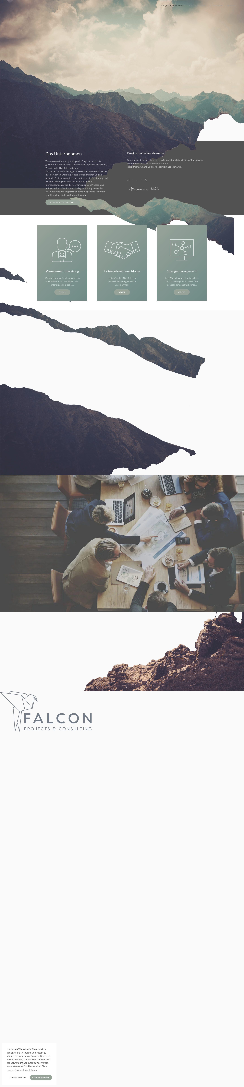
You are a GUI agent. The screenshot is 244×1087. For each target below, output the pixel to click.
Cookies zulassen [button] (40, 1077)
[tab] (128, 180)
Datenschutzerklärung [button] (26, 1070)
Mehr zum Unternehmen (63, 202)
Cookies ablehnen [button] (18, 1077)
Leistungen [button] (216, 5)
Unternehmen (197, 5)
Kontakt (231, 5)
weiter (62, 292)
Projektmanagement (173, 5)
